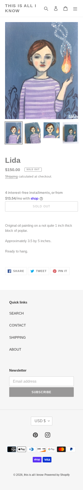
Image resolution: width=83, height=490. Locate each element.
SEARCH (16, 313)
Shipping (11, 176)
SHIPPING (17, 337)
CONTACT (17, 325)
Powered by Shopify (57, 474)
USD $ (40, 421)
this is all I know (20, 8)
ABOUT (15, 349)
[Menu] (75, 8)
